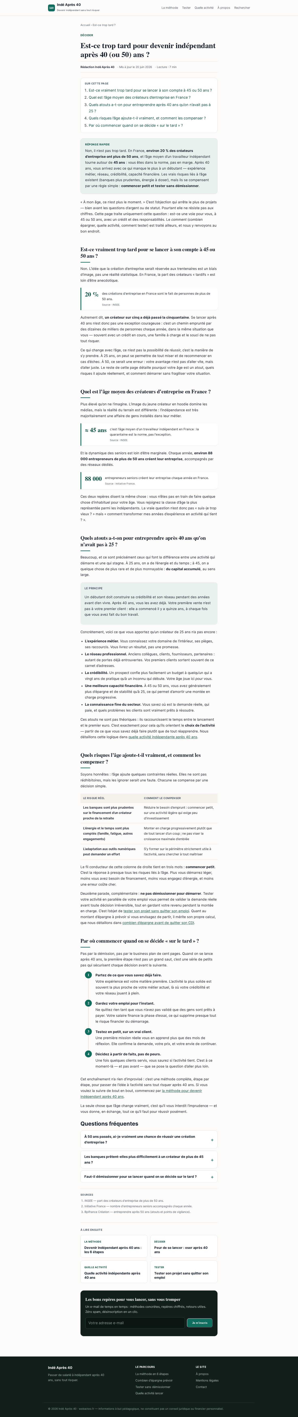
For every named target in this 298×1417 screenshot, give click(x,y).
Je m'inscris (199, 1322)
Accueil (85, 25)
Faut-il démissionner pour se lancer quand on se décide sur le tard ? (140, 1177)
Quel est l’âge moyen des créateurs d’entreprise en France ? (140, 97)
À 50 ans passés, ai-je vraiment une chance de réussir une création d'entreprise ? (139, 1139)
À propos (224, 8)
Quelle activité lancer (149, 1393)
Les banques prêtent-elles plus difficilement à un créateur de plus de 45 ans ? (144, 1159)
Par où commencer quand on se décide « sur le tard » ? (136, 125)
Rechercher (242, 8)
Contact (201, 1387)
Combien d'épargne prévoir (154, 1380)
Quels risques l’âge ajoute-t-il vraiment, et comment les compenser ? (147, 118)
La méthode (170, 8)
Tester (186, 8)
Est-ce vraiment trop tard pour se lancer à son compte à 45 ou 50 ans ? (150, 90)
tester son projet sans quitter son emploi (156, 911)
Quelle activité (204, 8)
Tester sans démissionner (152, 1387)
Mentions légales (207, 1380)
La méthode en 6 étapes (152, 1374)
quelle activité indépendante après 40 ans (163, 737)
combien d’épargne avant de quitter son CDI (158, 923)
